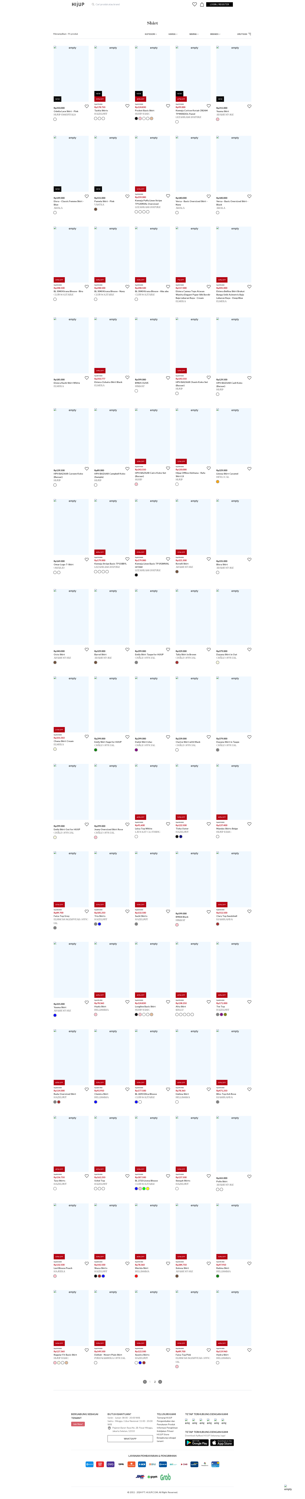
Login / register (219, 4)
